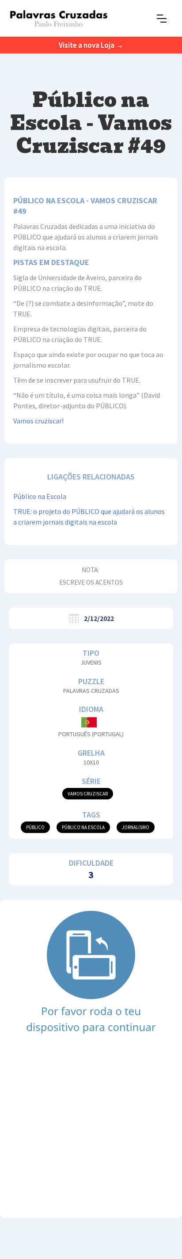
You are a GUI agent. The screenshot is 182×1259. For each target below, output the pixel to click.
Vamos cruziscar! (38, 420)
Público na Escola (39, 496)
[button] (161, 18)
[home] (58, 18)
